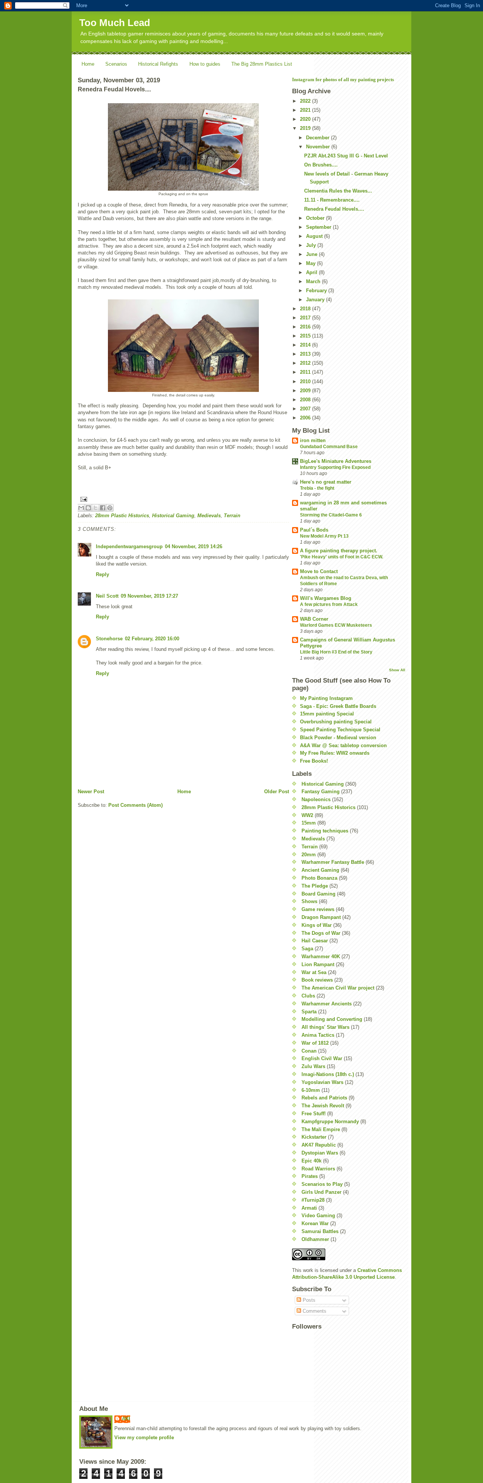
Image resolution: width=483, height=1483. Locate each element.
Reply (102, 574)
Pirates (309, 1176)
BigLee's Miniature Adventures (335, 461)
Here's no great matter (325, 482)
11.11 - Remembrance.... (332, 200)
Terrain (232, 515)
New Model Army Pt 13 (324, 536)
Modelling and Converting (331, 1019)
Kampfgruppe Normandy (330, 1121)
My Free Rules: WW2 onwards (334, 753)
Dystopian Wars (319, 1153)
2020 (306, 119)
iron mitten (313, 440)
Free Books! (314, 761)
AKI (126, 1418)
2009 (306, 390)
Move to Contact (319, 571)
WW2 (307, 815)
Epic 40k (311, 1161)
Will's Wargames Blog (325, 598)
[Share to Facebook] (102, 508)
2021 (306, 110)
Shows (309, 901)
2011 (306, 372)
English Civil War (321, 1058)
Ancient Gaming (320, 870)
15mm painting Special (327, 714)
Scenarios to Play (322, 1184)
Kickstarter (313, 1137)
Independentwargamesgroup (129, 546)
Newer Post (91, 791)
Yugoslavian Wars (322, 1082)
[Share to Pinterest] (110, 508)
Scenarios (116, 64)
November (318, 147)
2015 (306, 336)
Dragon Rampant (321, 917)
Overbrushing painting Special (336, 722)
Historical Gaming (173, 515)
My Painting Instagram (326, 698)
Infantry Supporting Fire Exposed (335, 467)
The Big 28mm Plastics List (261, 64)
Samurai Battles (319, 1231)
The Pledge (314, 886)
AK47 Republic (318, 1145)
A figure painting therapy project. (338, 550)
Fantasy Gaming (320, 791)
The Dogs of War (320, 933)
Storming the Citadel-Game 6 (331, 515)
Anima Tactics (317, 1035)
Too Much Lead (114, 22)
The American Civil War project (337, 988)
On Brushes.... (321, 165)
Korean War (315, 1223)
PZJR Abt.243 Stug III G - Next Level (346, 156)
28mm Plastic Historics (122, 515)
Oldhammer (315, 1239)
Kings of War (316, 925)
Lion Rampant (317, 964)
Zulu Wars (313, 1066)
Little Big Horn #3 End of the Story (336, 652)
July (311, 245)
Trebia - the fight (317, 488)
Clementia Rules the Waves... (338, 191)
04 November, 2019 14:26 (193, 546)
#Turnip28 (313, 1200)
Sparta (309, 1011)
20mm (308, 854)
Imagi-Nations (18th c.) (327, 1074)
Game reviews (317, 909)
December (318, 137)
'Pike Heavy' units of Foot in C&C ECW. (341, 557)
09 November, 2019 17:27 (149, 596)
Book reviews (317, 980)
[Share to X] (95, 508)
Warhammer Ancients (326, 1004)
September (319, 227)
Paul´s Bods (314, 530)
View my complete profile (144, 1437)
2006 (306, 418)
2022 (306, 101)
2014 (306, 345)
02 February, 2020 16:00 (152, 638)
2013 (306, 354)
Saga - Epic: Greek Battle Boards (338, 706)
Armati (309, 1208)
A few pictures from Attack (329, 604)
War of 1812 (315, 1043)
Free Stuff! (313, 1113)
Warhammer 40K (320, 956)
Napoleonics (316, 799)
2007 (306, 409)
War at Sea (313, 972)
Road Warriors (318, 1169)
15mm (308, 823)
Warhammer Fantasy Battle (332, 862)
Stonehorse (109, 638)
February (317, 290)
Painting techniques (324, 831)
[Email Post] (183, 499)
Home (88, 64)
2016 (306, 327)
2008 (306, 399)
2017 (306, 318)
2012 (306, 363)
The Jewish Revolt (322, 1105)
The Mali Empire (320, 1129)
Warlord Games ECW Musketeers (336, 625)
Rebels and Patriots (324, 1098)
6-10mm (310, 1090)
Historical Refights (158, 64)
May (311, 263)
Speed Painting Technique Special (340, 729)
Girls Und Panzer (321, 1192)
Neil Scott (107, 596)
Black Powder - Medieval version (338, 737)
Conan (309, 1051)
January (316, 299)
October (316, 218)
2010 (306, 381)
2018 (306, 308)
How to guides (204, 64)
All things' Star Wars (325, 1027)
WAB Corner (314, 619)
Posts (308, 1300)
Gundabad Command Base (329, 446)
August (315, 236)
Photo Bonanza (319, 878)
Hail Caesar (314, 940)
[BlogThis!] (88, 508)
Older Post (276, 791)
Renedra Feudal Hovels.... (334, 209)
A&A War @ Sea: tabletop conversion (343, 745)
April (312, 272)
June (312, 254)
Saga (307, 948)
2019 (306, 128)
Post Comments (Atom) (135, 805)
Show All (397, 670)
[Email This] (81, 508)
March (314, 281)
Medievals (209, 515)
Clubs (308, 996)
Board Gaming (318, 894)
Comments (313, 1311)
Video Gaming (318, 1215)
